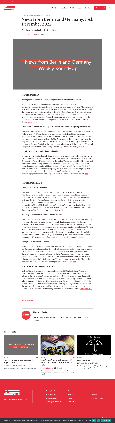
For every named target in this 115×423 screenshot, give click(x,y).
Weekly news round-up (59, 8)
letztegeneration (86, 289)
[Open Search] (110, 8)
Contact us (23, 2)
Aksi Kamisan (83, 360)
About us (6, 2)
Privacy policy (106, 420)
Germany (30, 300)
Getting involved (51, 391)
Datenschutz (94, 394)
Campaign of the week (53, 402)
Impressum (94, 391)
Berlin (48, 15)
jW (62, 210)
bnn (74, 261)
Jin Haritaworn (47, 368)
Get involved (100, 8)
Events (87, 8)
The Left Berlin (29, 35)
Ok (94, 420)
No (98, 420)
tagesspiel (80, 146)
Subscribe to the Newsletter (15, 400)
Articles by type (75, 8)
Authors (14, 2)
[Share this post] (37, 357)
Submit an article (51, 398)
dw (83, 237)
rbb (86, 174)
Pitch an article (51, 394)
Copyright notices (96, 398)
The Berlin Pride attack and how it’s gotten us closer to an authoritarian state (57, 362)
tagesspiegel (32, 122)
